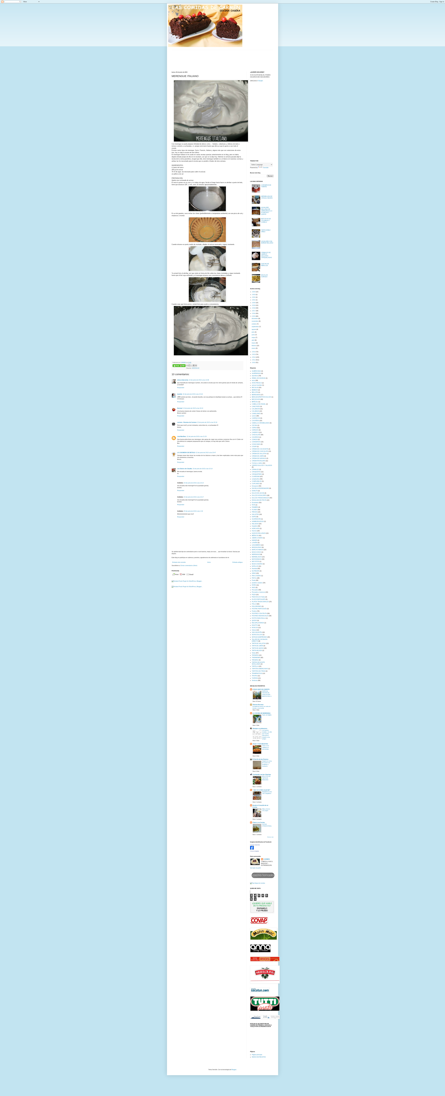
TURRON (255, 678)
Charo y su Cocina (259, 822)
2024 (254, 292)
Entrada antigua (237, 562)
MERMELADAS (257, 557)
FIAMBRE (255, 507)
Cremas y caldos (257, 463)
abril (253, 340)
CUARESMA (256, 476)
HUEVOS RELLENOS (259, 533)
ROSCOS (255, 627)
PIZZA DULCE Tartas (258, 597)
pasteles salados (257, 583)
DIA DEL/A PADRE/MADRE (260, 488)
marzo (254, 343)
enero (254, 348)
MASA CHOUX (256, 552)
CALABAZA (255, 411)
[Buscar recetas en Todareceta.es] (257, 883)
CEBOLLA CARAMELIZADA (260, 423)
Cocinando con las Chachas (262, 774)
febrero (254, 345)
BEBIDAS (255, 390)
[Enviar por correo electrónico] (187, 365)
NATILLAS (255, 566)
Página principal (257, 1054)
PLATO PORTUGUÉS (258, 599)
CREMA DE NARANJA (259, 458)
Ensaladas (255, 502)
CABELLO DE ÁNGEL (259, 404)
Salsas (254, 630)
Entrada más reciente (179, 562)
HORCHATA (255, 528)
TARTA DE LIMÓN (257, 646)
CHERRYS (255, 432)
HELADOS (255, 524)
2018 (254, 308)
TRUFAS (254, 676)
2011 (254, 360)
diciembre (255, 318)
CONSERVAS (256, 442)
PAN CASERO (256, 576)
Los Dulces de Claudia (184, 468)
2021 (254, 300)
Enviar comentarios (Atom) (189, 565)
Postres (254, 611)
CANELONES (256, 413)
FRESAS (254, 512)
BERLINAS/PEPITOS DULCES (261, 397)
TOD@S (260, 81)
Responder (180, 387)
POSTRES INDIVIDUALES (260, 616)
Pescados (255, 590)
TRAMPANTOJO (257, 673)
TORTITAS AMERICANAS (260, 668)
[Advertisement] (261, 122)
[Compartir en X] (191, 365)
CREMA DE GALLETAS (259, 453)
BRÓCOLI (255, 402)
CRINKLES (255, 469)
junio (253, 335)
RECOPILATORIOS (258, 623)
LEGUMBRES (256, 545)
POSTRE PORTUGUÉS (259, 609)
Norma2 (180, 408)
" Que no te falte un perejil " (261, 790)
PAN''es (254, 578)
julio (253, 332)
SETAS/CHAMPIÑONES (259, 637)
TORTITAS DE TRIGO (258, 671)
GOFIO (254, 517)
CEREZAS (255, 430)
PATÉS (254, 585)
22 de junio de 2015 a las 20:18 (207, 422)
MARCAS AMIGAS (257, 549)
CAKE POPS (256, 406)
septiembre (255, 326)
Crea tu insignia (254, 851)
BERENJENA (256, 395)
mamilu (179, 394)
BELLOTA (255, 392)
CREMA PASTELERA (258, 461)
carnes (254, 416)
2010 (254, 362)
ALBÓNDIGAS (256, 373)
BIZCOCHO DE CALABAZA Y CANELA (266, 220)
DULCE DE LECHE (258, 493)
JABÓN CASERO (257, 538)
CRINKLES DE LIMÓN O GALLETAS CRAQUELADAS (266, 255)
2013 (254, 354)
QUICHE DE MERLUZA (265, 264)
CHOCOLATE (256, 435)
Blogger (233, 1069)
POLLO (254, 604)
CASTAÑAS (255, 420)
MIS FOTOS (255, 561)
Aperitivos (255, 376)
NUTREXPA (255, 571)
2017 (254, 311)
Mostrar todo (270, 837)
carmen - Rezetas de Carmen (187, 422)
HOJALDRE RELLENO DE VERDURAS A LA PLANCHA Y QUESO (266, 211)
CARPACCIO (256, 418)
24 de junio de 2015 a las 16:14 (194, 483)
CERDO (254, 427)
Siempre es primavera (260, 728)
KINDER (254, 540)
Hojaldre (254, 526)
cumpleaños (256, 479)
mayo (254, 337)
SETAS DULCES (257, 634)
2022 (254, 297)
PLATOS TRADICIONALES (260, 601)
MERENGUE (195, 368)
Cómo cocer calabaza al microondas (265, 747)
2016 (254, 313)
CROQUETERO (257, 474)
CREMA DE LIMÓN (258, 456)
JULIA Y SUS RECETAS (260, 744)
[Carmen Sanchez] (252, 849)
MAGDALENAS (257, 547)
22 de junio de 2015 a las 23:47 (206, 452)
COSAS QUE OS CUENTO (261, 689)
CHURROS (255, 437)
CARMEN (266, 859)
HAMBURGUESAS (258, 521)
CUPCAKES (256, 483)
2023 (254, 294)
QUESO (254, 620)
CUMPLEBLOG (257, 481)
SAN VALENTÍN (257, 632)
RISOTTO (255, 625)
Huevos (254, 531)
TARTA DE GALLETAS (259, 643)
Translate (266, 167)
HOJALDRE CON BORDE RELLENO (267, 242)
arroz (253, 380)
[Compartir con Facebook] (194, 365)
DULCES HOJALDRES (259, 495)
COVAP (254, 446)
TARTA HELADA (257, 650)
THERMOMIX (256, 657)
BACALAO (255, 387)
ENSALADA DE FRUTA (259, 500)
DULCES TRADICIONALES (260, 498)
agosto (254, 329)
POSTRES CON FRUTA (259, 613)
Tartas (254, 653)
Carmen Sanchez (255, 845)
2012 (254, 357)
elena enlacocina (182, 380)
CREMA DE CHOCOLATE (260, 451)
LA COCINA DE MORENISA (261, 713)
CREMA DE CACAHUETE (260, 449)
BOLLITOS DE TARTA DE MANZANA (266, 778)
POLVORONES (256, 606)
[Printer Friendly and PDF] (179, 366)
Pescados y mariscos (258, 592)
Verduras (254, 680)
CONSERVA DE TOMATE (266, 186)
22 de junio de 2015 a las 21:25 (197, 436)
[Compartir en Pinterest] (196, 365)
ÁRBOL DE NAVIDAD (258, 378)
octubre (254, 324)
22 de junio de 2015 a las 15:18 (193, 394)
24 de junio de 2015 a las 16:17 (194, 497)
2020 (254, 302)
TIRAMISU (255, 660)
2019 (254, 305)
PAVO (253, 587)
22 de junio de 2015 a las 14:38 (199, 380)
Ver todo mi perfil (255, 868)
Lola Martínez (181, 436)
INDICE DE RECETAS (259, 1057)
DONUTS (255, 491)
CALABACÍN (256, 409)
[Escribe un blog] (189, 365)
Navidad (254, 568)
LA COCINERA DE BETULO (186, 452)
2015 (254, 316)
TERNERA (255, 655)
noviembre (255, 321)
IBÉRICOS (255, 535)
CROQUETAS (256, 472)
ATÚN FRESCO (257, 383)
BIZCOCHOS (256, 399)
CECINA (254, 425)
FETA (253, 505)
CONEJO (255, 439)
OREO (254, 573)
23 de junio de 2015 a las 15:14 (203, 468)
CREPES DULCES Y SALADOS (262, 465)
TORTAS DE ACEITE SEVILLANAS (258, 663)
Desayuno (255, 486)
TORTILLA (255, 666)
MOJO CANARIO (257, 564)
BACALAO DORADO (264, 275)
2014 (254, 352)
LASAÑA (254, 542)
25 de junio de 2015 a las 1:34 (193, 511)
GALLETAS (255, 514)
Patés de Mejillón (267, 715)
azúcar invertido (257, 385)
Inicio (209, 562)
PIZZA (254, 594)
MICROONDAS (256, 559)
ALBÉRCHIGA (256, 371)
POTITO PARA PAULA (259, 618)
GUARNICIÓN (256, 519)
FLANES (254, 509)
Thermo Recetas (258, 704)
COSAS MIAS (256, 444)
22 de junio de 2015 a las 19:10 (193, 408)
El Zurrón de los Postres (260, 759)
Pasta (253, 580)
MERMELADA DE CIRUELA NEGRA (267, 197)
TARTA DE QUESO (258, 648)
